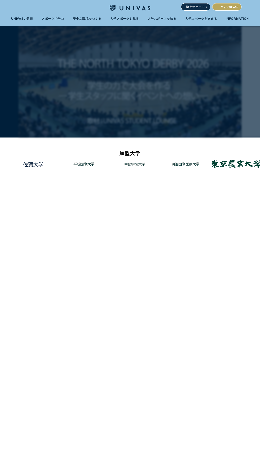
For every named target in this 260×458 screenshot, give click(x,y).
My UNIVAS (229, 7)
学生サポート (195, 7)
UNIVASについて (152, 302)
